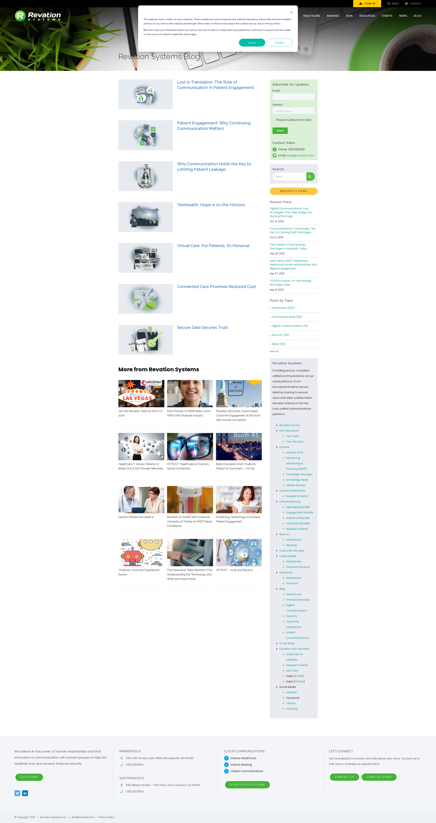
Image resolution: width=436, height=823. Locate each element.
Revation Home (289, 425)
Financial (292, 583)
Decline (280, 42)
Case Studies (287, 556)
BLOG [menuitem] (418, 15)
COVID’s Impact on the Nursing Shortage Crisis (290, 282)
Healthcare (283, 308)
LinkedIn (291, 692)
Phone (299, 681)
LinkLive (284, 447)
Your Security (295, 442)
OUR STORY (29, 777)
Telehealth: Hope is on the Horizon (211, 204)
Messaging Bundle (298, 507)
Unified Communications (247, 771)
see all (274, 351)
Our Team (293, 436)
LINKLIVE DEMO (379, 777)
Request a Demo (297, 496)
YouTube (292, 709)
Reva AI (284, 534)
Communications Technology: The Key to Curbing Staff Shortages (292, 230)
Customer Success (291, 551)
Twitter (291, 703)
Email (298, 676)
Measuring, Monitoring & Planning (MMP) (296, 463)
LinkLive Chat (294, 452)
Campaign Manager (299, 474)
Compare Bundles (298, 523)
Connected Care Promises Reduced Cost (216, 286)
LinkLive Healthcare (292, 491)
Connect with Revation (294, 649)
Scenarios (285, 572)
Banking (291, 545)
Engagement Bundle (299, 512)
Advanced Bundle (297, 518)
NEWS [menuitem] (403, 15)
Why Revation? (289, 431)
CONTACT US (344, 777)
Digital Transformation (290, 326)
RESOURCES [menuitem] (367, 15)
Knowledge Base (297, 480)
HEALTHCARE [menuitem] (311, 15)
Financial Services (287, 317)
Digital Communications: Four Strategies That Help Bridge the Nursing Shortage (291, 212)
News (278, 344)
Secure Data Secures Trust (202, 327)
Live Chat (292, 671)
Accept (252, 42)
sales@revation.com (300, 155)
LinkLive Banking (289, 502)
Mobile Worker (296, 485)
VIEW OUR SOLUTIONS (247, 784)
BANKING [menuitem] (333, 15)
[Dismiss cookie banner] (291, 13)
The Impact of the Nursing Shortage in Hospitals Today (288, 246)
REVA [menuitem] (349, 15)
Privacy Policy (106, 817)
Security (280, 335)
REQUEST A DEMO (294, 191)
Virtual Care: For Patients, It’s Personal (213, 245)
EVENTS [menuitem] (387, 15)
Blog (282, 589)
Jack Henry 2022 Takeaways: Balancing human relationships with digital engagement (293, 264)
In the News (287, 643)
